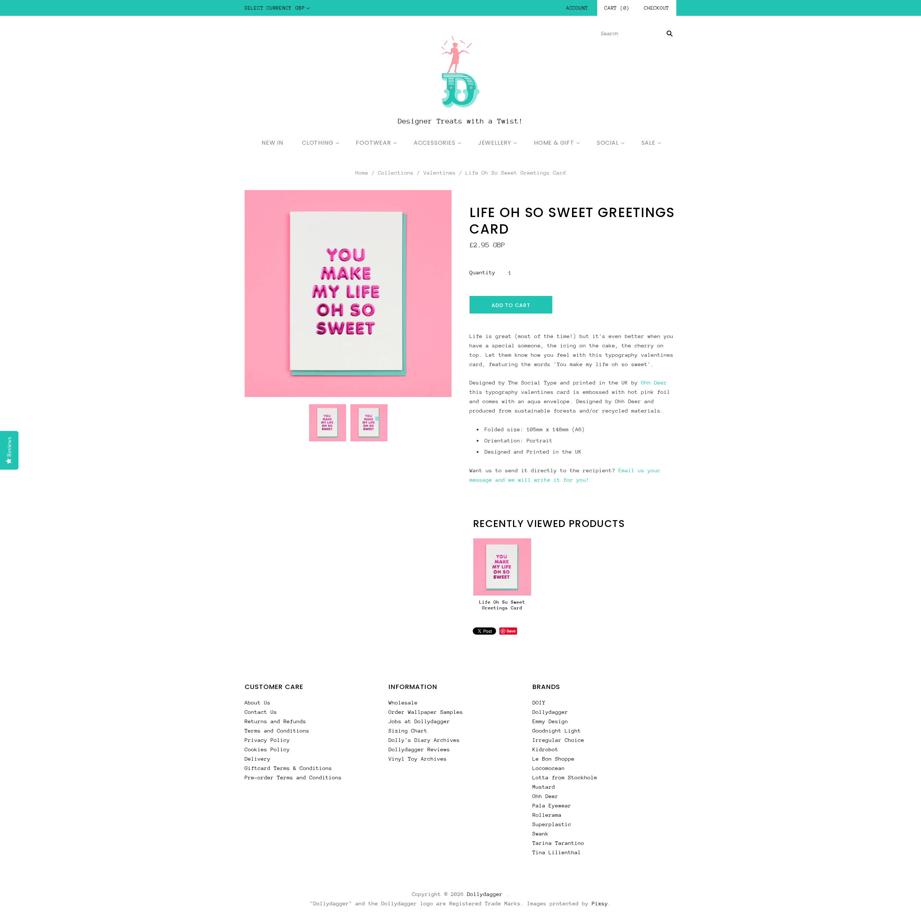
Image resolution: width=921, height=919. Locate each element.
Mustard (543, 787)
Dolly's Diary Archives (424, 740)
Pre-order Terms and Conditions (293, 777)
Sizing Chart (408, 730)
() (617, 8)
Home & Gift (554, 143)
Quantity (482, 272)
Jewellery (494, 143)
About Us (258, 702)
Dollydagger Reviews (419, 749)
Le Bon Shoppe (553, 759)
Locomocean (548, 768)
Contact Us (261, 712)
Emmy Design (550, 721)
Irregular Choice (558, 740)
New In (272, 143)
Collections (396, 173)
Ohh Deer (654, 382)
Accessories (434, 143)
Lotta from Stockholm (564, 777)
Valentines (439, 173)
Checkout (656, 8)
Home (361, 173)
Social (608, 143)
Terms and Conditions (277, 730)
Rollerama (547, 815)
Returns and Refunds (275, 721)
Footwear (373, 143)
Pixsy (600, 903)
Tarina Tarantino (558, 843)
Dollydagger (550, 712)
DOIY (538, 702)
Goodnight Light (556, 730)
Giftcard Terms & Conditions (288, 768)
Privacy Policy (267, 740)
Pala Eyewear (551, 805)
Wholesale (403, 702)
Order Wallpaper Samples (426, 712)
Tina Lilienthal (556, 852)
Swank (540, 833)
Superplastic (551, 824)
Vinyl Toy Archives (418, 759)
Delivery (258, 759)
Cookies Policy (267, 749)
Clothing (317, 143)
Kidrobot (545, 749)
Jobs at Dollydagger (419, 721)
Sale (648, 143)
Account (577, 8)
